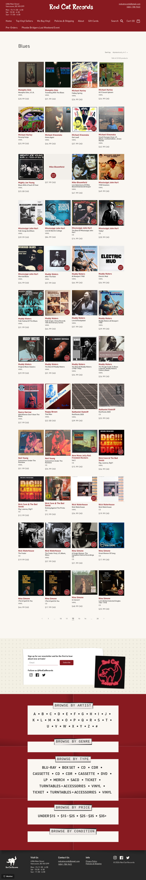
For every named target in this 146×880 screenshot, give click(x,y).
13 (79, 619)
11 (67, 619)
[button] (119, 21)
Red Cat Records (127, 862)
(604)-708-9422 (133, 7)
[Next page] (103, 618)
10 (61, 619)
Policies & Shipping (94, 863)
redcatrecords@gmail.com (129, 4)
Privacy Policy (91, 861)
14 (85, 619)
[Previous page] (42, 618)
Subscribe (66, 662)
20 (98, 619)
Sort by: (108, 52)
